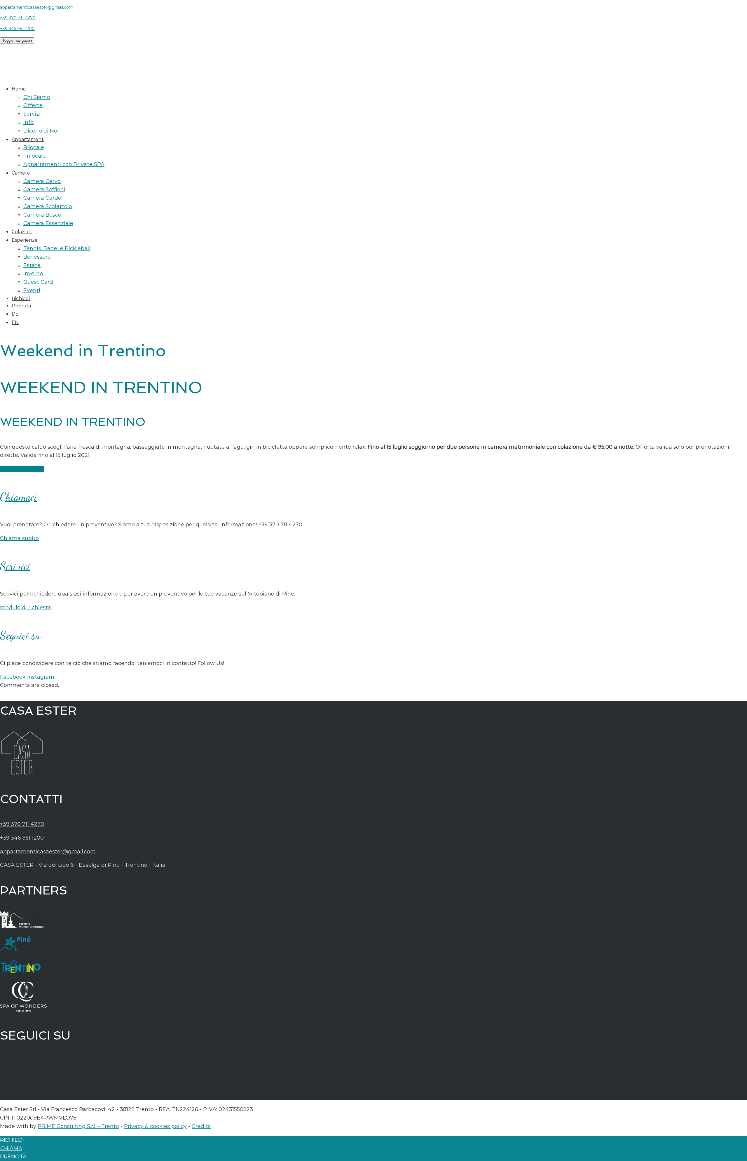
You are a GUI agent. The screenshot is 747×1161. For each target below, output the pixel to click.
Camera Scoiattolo (47, 206)
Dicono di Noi (41, 131)
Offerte (33, 105)
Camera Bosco (42, 215)
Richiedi (21, 298)
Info (28, 122)
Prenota (21, 306)
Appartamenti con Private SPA (63, 164)
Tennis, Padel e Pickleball (56, 248)
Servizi (32, 114)
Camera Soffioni (44, 189)
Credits (201, 1126)
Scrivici (15, 566)
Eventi (31, 290)
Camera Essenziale (48, 223)
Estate (32, 265)
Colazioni (22, 231)
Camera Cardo (42, 198)
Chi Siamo (36, 97)
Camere (21, 173)
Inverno (33, 273)
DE (15, 314)
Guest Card (38, 282)
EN (15, 322)
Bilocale (33, 147)
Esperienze (25, 240)
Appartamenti (28, 139)
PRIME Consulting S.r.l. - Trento (78, 1126)
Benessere (37, 257)
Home (19, 89)
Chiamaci (18, 497)
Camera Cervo (42, 181)
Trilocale (34, 156)
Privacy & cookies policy (155, 1126)
